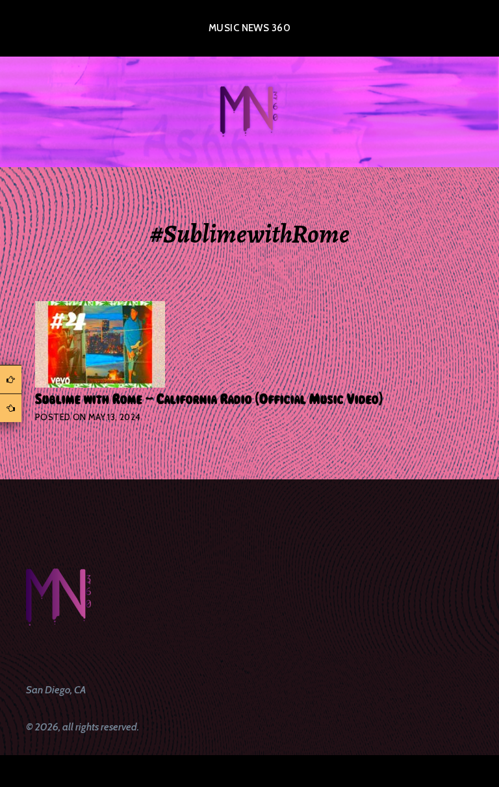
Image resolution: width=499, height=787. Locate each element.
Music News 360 (249, 28)
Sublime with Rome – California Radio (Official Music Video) (209, 399)
